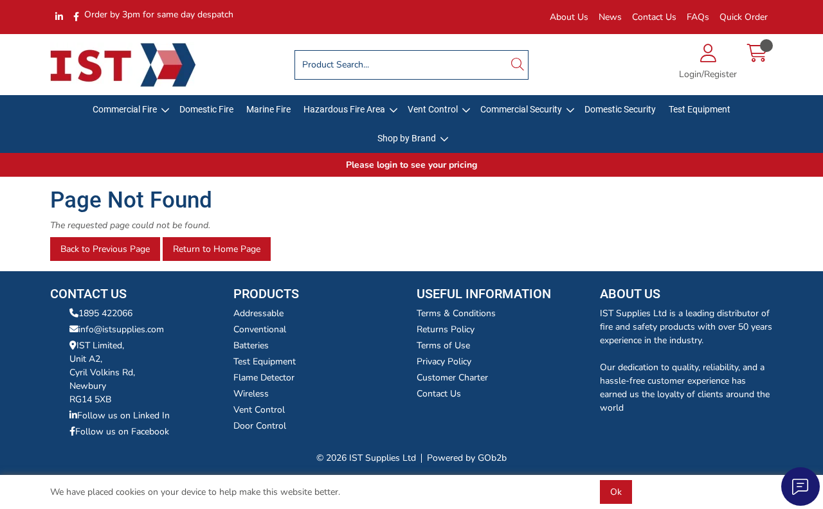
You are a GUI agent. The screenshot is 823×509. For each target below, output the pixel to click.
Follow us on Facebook (122, 431)
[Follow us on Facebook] (76, 17)
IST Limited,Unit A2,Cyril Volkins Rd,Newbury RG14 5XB (102, 372)
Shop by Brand (406, 138)
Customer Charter (452, 377)
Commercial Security (521, 109)
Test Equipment (699, 109)
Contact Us (654, 17)
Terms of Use (443, 345)
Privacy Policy (444, 361)
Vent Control (433, 109)
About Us (569, 17)
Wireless (251, 394)
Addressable (258, 313)
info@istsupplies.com (121, 329)
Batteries (251, 345)
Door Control (259, 426)
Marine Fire (268, 109)
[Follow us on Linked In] (59, 17)
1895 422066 (105, 313)
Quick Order (743, 17)
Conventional (259, 329)
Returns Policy (446, 329)
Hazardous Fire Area (344, 109)
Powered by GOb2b (467, 458)
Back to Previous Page (105, 249)
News (610, 17)
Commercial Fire (125, 109)
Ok (616, 492)
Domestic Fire (206, 109)
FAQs (698, 17)
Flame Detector (263, 377)
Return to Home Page (216, 249)
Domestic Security (620, 109)
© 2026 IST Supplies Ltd (366, 458)
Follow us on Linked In (123, 415)
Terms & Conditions (456, 313)
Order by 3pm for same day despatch (158, 14)
